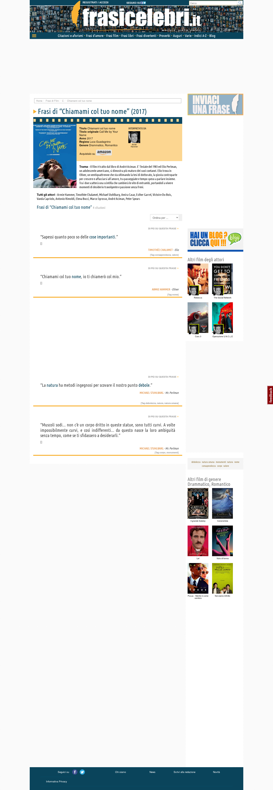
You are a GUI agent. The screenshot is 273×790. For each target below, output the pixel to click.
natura (52, 385)
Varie (188, 36)
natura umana (171, 403)
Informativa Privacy (56, 781)
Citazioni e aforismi (70, 36)
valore (175, 254)
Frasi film (112, 36)
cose (92, 236)
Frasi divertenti (146, 36)
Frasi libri (127, 36)
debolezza (151, 403)
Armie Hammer (161, 289)
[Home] (137, 17)
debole (144, 385)
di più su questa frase (163, 228)
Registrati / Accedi (95, 2)
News (152, 772)
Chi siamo (120, 772)
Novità (216, 772)
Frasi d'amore (94, 36)
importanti (106, 236)
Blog (212, 36)
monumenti (172, 452)
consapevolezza (163, 254)
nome (76, 276)
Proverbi (164, 36)
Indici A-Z (200, 36)
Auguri (177, 36)
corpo (162, 452)
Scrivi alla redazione (184, 772)
